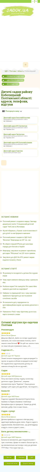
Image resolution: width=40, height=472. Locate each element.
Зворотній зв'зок (12, 463)
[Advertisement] (20, 36)
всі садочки (12, 84)
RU (36, 1)
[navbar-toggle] (25, 64)
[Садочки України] (17, 11)
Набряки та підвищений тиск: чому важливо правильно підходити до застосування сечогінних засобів (19, 295)
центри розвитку (15, 80)
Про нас (9, 457)
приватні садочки (15, 76)
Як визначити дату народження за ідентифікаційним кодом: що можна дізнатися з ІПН (20, 305)
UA (33, 1)
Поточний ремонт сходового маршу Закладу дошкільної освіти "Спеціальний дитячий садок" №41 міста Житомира (20, 224)
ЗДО (31, 457)
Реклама (21, 457)
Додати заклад (28, 463)
